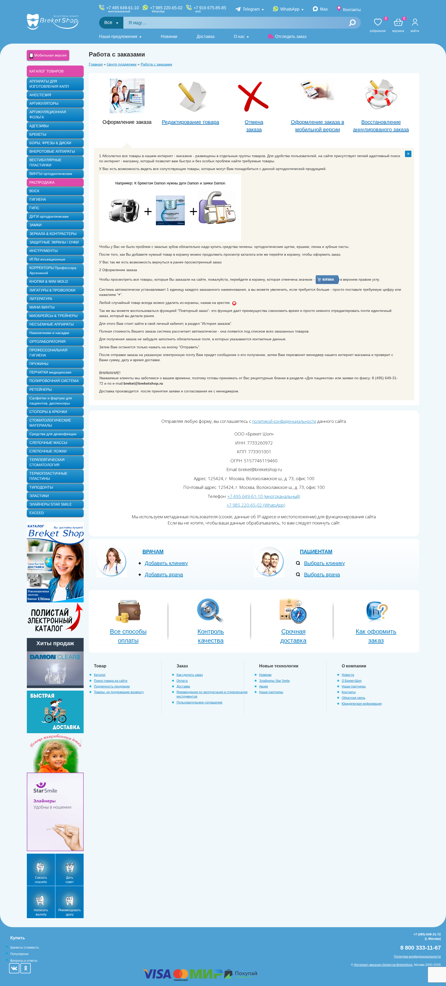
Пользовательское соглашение (199, 702)
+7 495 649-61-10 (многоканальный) (263, 496)
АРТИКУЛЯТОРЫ (43, 103)
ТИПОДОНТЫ (41, 487)
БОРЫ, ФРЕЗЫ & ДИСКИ (50, 143)
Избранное (378, 26)
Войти (415, 31)
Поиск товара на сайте (111, 681)
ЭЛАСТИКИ (39, 496)
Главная (96, 64)
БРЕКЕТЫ (37, 134)
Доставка (205, 36)
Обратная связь (353, 698)
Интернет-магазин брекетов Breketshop (383, 965)
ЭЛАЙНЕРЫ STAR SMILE (50, 504)
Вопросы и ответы (23, 961)
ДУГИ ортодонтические (49, 216)
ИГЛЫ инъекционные (47, 259)
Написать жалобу (41, 912)
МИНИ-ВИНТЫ (41, 307)
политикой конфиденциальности (284, 421)
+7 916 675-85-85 (210, 9)
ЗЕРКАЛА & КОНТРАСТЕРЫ (52, 234)
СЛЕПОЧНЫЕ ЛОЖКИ (48, 451)
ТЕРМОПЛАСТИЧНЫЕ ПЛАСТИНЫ (48, 476)
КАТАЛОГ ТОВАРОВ (46, 71)
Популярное (19, 954)
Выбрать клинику (324, 563)
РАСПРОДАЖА (41, 182)
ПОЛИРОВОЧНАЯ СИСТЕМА (54, 381)
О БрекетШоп (352, 681)
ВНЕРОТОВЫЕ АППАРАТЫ (52, 151)
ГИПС (34, 208)
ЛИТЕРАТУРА (40, 299)
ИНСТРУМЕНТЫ (43, 251)
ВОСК (34, 191)
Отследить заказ (290, 36)
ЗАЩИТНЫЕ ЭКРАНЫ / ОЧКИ (54, 242)
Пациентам (316, 551)
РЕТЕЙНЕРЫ (40, 389)
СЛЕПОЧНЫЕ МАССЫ (48, 443)
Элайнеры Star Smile (274, 681)
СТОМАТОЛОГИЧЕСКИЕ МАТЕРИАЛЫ (50, 422)
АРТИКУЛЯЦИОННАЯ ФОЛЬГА (47, 114)
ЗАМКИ (35, 225)
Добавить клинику (166, 563)
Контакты (352, 9)
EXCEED (36, 513)
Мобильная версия (50, 55)
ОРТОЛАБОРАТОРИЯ (47, 342)
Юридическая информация (362, 704)
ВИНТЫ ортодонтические (50, 174)
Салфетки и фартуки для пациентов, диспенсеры (50, 400)
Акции (263, 686)
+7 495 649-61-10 (122, 9)
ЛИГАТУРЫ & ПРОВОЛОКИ (52, 290)
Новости (348, 675)
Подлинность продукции (112, 686)
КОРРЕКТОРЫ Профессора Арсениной (52, 270)
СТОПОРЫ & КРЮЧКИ (48, 412)
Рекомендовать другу (69, 912)
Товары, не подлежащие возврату (119, 692)
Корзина (398, 26)
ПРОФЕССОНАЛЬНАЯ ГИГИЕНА (48, 352)
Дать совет (70, 880)
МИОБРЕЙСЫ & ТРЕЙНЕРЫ (53, 316)
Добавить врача (164, 574)
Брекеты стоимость (24, 947)
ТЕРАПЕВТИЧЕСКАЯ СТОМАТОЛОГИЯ (47, 462)
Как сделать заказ (190, 675)
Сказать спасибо (41, 880)
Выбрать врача (322, 574)
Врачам (153, 551)
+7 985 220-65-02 (166, 9)
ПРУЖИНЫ (38, 364)
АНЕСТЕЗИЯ (40, 95)
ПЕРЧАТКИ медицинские (50, 372)
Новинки (169, 36)
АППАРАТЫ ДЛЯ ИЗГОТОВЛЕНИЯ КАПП (49, 83)
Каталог (100, 675)
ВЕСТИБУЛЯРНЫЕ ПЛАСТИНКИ (45, 162)
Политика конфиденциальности (417, 956)
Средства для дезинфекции (52, 434)
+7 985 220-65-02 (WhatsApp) (256, 505)
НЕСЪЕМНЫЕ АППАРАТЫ (51, 324)
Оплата (182, 681)
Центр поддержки (122, 64)
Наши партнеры (271, 692)
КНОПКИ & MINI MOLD (48, 281)
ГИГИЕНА (37, 199)
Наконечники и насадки (49, 333)
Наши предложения (118, 36)
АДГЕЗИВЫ (39, 126)
